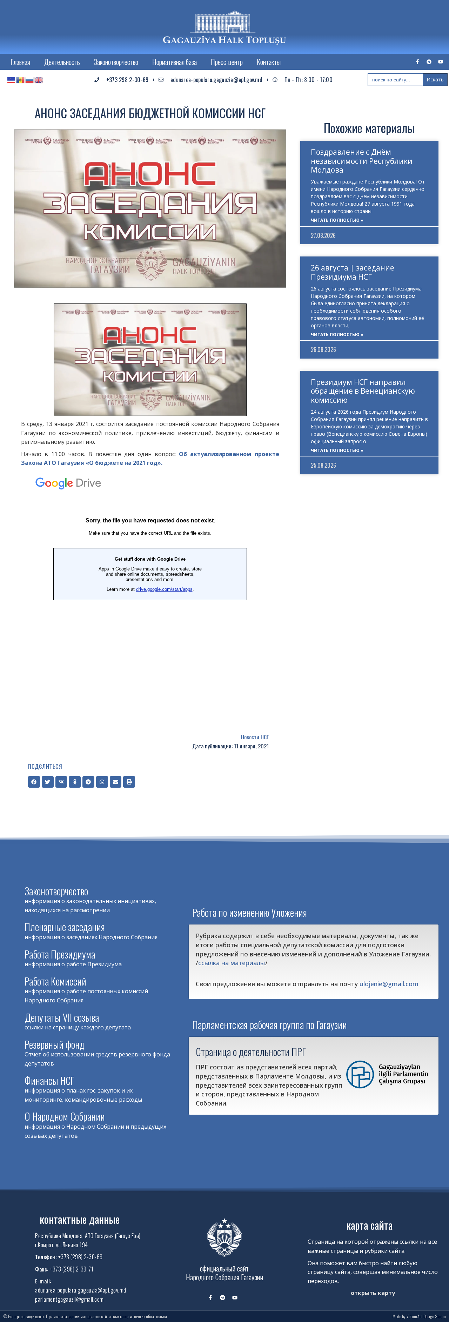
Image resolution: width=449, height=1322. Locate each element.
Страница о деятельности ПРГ (251, 1051)
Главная (20, 61)
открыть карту (373, 1293)
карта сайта (369, 1225)
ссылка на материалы (231, 963)
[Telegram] (429, 62)
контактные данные (80, 1219)
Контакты (269, 61)
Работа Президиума (60, 954)
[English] (38, 80)
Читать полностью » (337, 220)
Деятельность (62, 61)
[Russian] (29, 80)
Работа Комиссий (55, 981)
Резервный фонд (55, 1044)
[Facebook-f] (417, 62)
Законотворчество (116, 61)
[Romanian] (20, 80)
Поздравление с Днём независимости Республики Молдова (362, 160)
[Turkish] (11, 80)
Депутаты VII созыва (62, 1017)
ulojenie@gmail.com (389, 984)
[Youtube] (440, 62)
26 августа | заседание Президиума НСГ (352, 272)
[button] (34, 782)
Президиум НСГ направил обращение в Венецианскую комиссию (363, 391)
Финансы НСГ (49, 1080)
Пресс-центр (227, 61)
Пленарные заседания (65, 927)
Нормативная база (174, 61)
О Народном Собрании (65, 1116)
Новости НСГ (255, 737)
